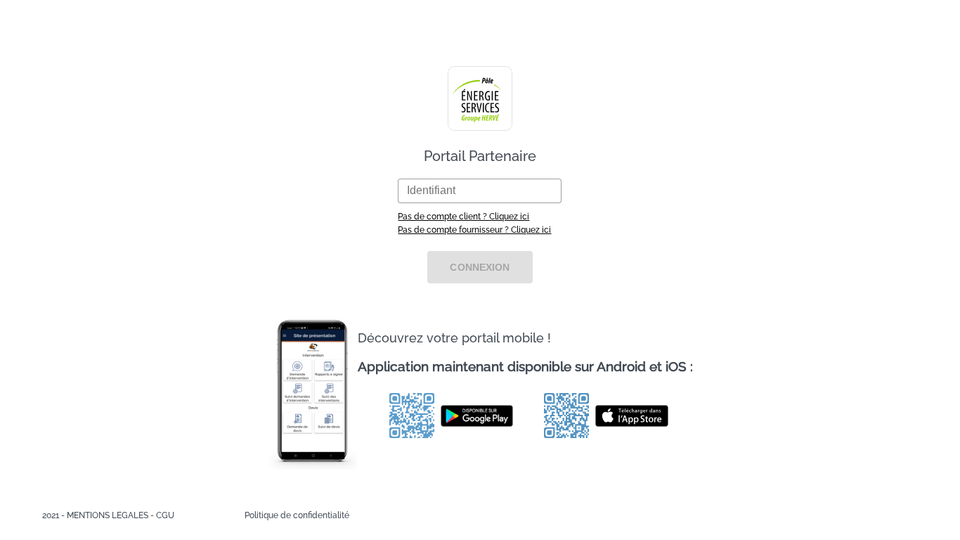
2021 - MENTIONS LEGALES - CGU (108, 515)
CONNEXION (480, 267)
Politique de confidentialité (297, 515)
